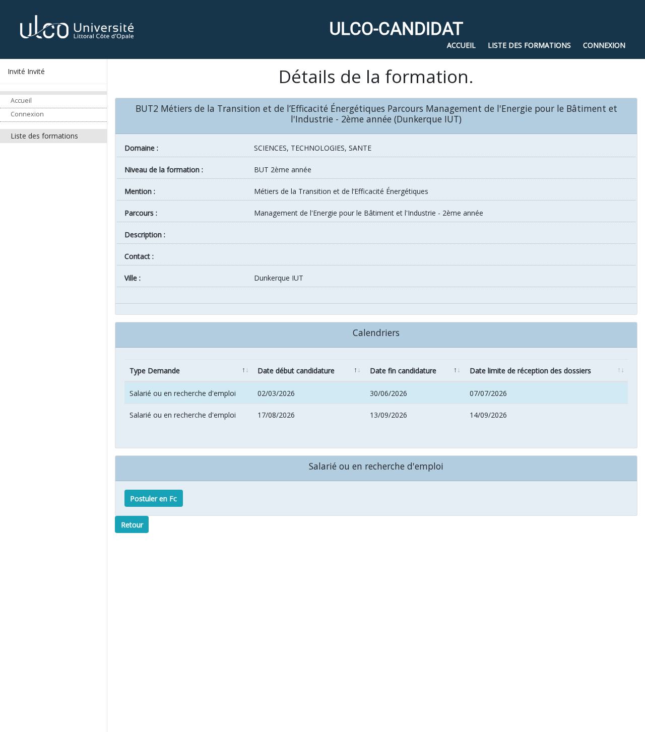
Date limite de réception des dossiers (530, 370)
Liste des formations (44, 136)
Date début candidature (296, 370)
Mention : (139, 191)
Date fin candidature (403, 370)
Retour (132, 524)
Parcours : (140, 213)
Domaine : (141, 148)
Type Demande (155, 370)
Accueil (21, 100)
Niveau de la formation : (163, 169)
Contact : (139, 256)
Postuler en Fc (153, 498)
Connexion (27, 114)
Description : (144, 234)
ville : (132, 278)
